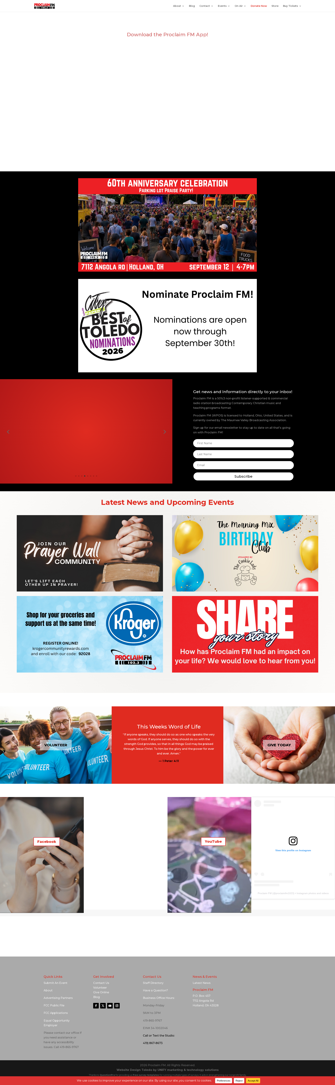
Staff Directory (153, 983)
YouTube (213, 841)
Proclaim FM (265, 893)
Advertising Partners (58, 998)
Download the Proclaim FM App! (167, 34)
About (177, 6)
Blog (192, 6)
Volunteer (55, 745)
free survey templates (146, 1075)
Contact (204, 6)
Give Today (279, 745)
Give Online (101, 992)
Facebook (46, 842)
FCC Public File (54, 1005)
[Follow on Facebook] (96, 1005)
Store (274, 6)
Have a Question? (155, 990)
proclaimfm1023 (284, 893)
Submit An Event (55, 983)
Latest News (202, 983)
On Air (239, 6)
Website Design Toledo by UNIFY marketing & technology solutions (168, 1070)
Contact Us (101, 983)
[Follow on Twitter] (103, 1005)
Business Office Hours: (159, 998)
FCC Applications (56, 1013)
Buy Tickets (290, 6)
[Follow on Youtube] (110, 1005)
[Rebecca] (86, 472)
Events (222, 6)
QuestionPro (108, 1075)
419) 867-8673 (153, 1043)
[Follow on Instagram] (117, 1005)
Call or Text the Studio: (159, 1035)
